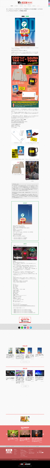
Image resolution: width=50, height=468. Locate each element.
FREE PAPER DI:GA (31, 452)
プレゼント (15, 453)
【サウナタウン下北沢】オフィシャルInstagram (20, 237)
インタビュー (16, 450)
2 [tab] (23, 443)
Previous (7, 434)
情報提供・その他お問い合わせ (34, 459)
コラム (15, 452)
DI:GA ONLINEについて (15, 459)
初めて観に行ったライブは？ (24, 452)
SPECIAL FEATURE (31, 453)
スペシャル (21, 449)
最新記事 (15, 449)
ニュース (15, 454)
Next (43, 434)
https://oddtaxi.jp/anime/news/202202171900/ (17, 122)
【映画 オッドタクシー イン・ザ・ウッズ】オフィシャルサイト (22, 309)
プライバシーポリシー (26, 459)
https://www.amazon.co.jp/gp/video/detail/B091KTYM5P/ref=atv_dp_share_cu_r (24, 305)
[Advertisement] (25, 336)
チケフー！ (30, 450)
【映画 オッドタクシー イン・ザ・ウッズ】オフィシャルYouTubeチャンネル (24, 312)
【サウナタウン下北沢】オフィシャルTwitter (20, 238)
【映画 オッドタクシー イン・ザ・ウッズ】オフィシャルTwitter (22, 310)
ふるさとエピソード (23, 454)
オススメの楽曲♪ (23, 455)
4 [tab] (25, 443)
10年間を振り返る (23, 450)
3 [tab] (24, 443)
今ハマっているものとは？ (24, 456)
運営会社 (21, 459)
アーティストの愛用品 (23, 451)
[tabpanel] (13, 436)
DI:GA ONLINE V (31, 449)
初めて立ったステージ (23, 453)
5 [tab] (26, 443)
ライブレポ (15, 451)
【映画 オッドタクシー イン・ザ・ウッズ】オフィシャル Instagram (23, 311)
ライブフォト (30, 451)
